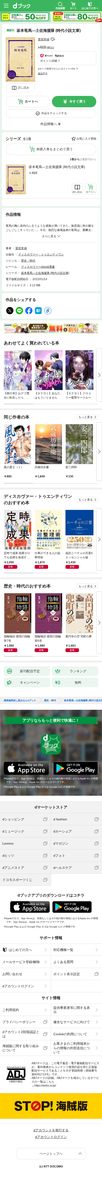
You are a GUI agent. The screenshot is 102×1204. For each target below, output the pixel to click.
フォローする (52, 39)
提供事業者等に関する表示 (71, 1010)
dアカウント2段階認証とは (20, 1034)
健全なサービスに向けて (71, 1022)
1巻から (75, 159)
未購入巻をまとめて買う (54, 149)
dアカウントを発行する (51, 1130)
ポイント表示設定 (66, 974)
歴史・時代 (28, 260)
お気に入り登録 (86, 138)
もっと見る (86, 417)
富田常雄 (43, 39)
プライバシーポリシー (19, 1022)
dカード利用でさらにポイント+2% (56, 68)
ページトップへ (51, 1154)
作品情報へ (48, 124)
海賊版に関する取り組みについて (20, 1048)
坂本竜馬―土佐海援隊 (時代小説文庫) (57, 167)
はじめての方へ (20, 950)
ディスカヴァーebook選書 (38, 266)
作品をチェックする (54, 113)
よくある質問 (63, 962)
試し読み (23, 87)
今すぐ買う (77, 101)
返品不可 (42, 73)
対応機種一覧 (63, 950)
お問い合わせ (12, 974)
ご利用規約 (10, 1010)
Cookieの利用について (70, 1034)
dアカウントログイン (18, 986)
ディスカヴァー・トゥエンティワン (41, 254)
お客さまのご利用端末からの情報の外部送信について (71, 1048)
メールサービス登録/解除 (21, 962)
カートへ (31, 101)
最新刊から (89, 159)
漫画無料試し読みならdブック (20, 700)
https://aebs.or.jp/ (45, 1085)
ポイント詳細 (48, 60)
